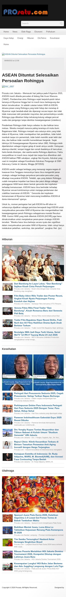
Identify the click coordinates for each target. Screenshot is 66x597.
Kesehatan (55, 38)
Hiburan (30, 38)
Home (6, 32)
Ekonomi (38, 32)
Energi (20, 38)
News (15, 32)
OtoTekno (42, 38)
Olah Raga (26, 32)
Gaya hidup (9, 38)
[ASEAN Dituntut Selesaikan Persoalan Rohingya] (23, 54)
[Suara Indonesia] (25, 10)
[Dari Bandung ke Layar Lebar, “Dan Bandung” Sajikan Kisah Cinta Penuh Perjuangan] (33, 269)
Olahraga (8, 470)
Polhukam (50, 32)
